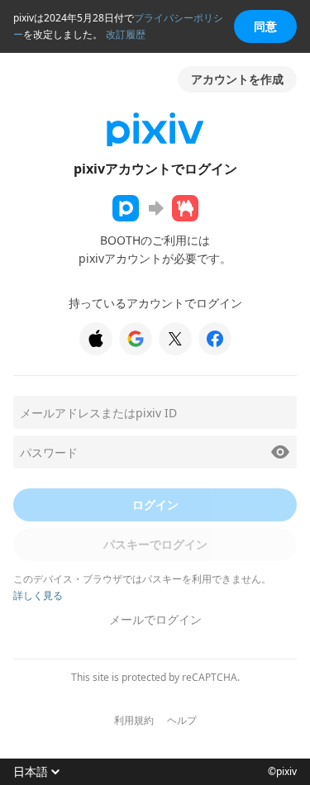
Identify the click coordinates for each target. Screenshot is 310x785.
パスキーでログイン (155, 544)
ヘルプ (182, 721)
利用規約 (134, 721)
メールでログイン (155, 619)
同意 (265, 26)
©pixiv (282, 772)
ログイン (155, 504)
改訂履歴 (125, 34)
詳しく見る (38, 595)
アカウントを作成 (237, 79)
